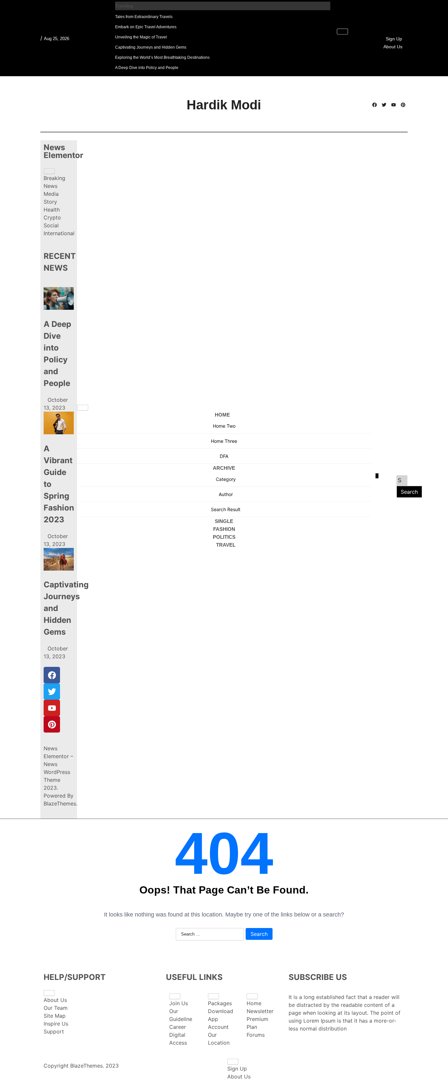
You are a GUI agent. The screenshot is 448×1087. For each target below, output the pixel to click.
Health (52, 209)
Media (51, 194)
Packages (220, 1003)
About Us (392, 46)
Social (51, 225)
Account (218, 1027)
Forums (256, 1034)
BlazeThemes (60, 803)
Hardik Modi (224, 105)
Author (226, 494)
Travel (225, 545)
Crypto (52, 217)
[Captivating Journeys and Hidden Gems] (59, 560)
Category (226, 479)
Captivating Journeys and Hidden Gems (150, 47)
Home (222, 415)
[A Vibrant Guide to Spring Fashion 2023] (59, 424)
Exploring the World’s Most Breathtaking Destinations (162, 57)
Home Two (224, 426)
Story (50, 201)
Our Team (56, 1008)
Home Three (224, 441)
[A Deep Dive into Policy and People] (59, 299)
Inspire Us (56, 1023)
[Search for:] (402, 480)
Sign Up (394, 38)
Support (54, 1031)
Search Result (225, 509)
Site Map (55, 1015)
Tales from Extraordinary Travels (144, 16)
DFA (224, 456)
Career (177, 1027)
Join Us (178, 1003)
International (59, 233)
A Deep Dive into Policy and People (146, 67)
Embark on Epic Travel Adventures (145, 27)
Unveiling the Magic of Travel (141, 37)
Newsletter (260, 1011)
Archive (224, 468)
